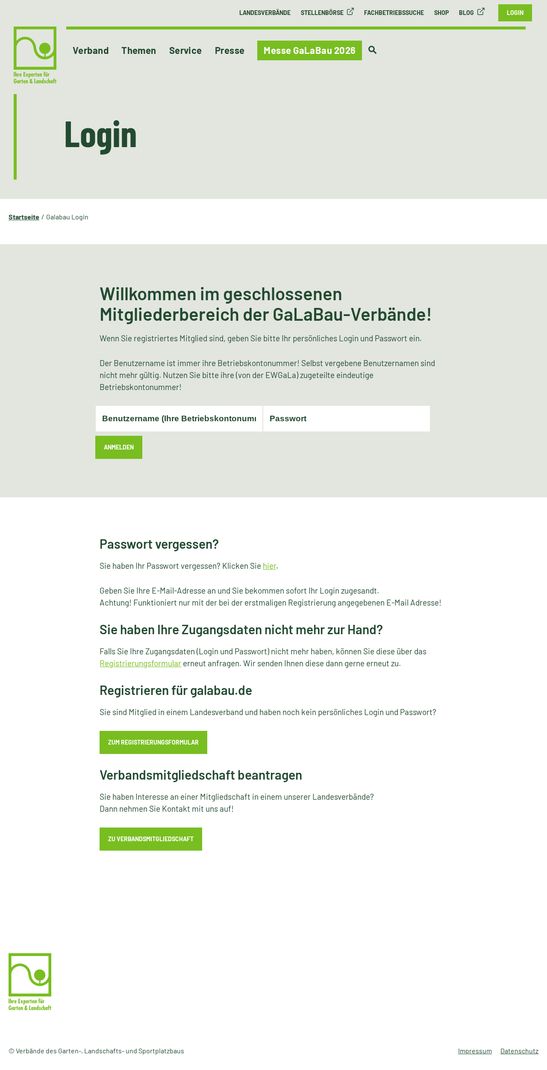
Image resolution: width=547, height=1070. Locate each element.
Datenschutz (519, 1050)
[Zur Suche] (372, 50)
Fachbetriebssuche (394, 12)
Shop (441, 12)
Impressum (475, 1050)
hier (269, 565)
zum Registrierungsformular (153, 742)
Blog (466, 12)
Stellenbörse (322, 12)
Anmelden (119, 447)
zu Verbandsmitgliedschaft (151, 838)
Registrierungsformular (140, 663)
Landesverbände (265, 12)
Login (515, 12)
